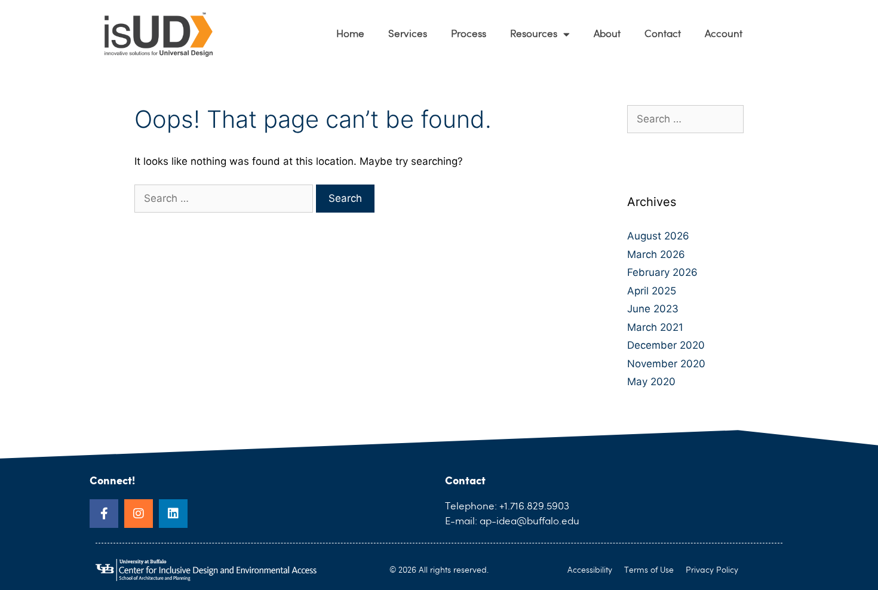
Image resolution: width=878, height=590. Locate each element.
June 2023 (653, 309)
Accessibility (589, 570)
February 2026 (662, 272)
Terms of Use (649, 570)
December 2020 (666, 345)
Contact (662, 34)
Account (723, 34)
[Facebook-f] (104, 513)
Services (407, 34)
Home (350, 34)
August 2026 (658, 236)
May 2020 (651, 382)
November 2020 (666, 364)
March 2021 (655, 327)
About (607, 34)
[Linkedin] (173, 513)
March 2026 (656, 254)
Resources (533, 34)
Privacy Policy (712, 570)
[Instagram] (138, 513)
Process (468, 34)
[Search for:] (225, 198)
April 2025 (651, 291)
